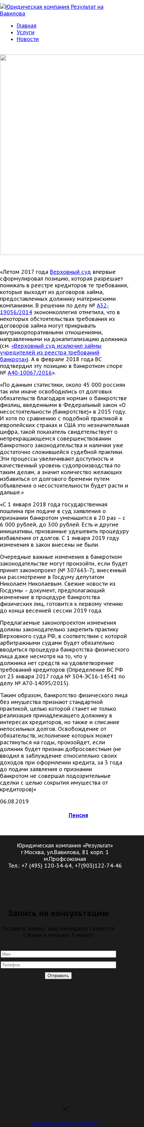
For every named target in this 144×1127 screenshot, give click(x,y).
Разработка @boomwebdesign (64, 1123)
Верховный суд (70, 271)
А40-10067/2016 (30, 372)
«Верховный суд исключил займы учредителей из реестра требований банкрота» (50, 352)
